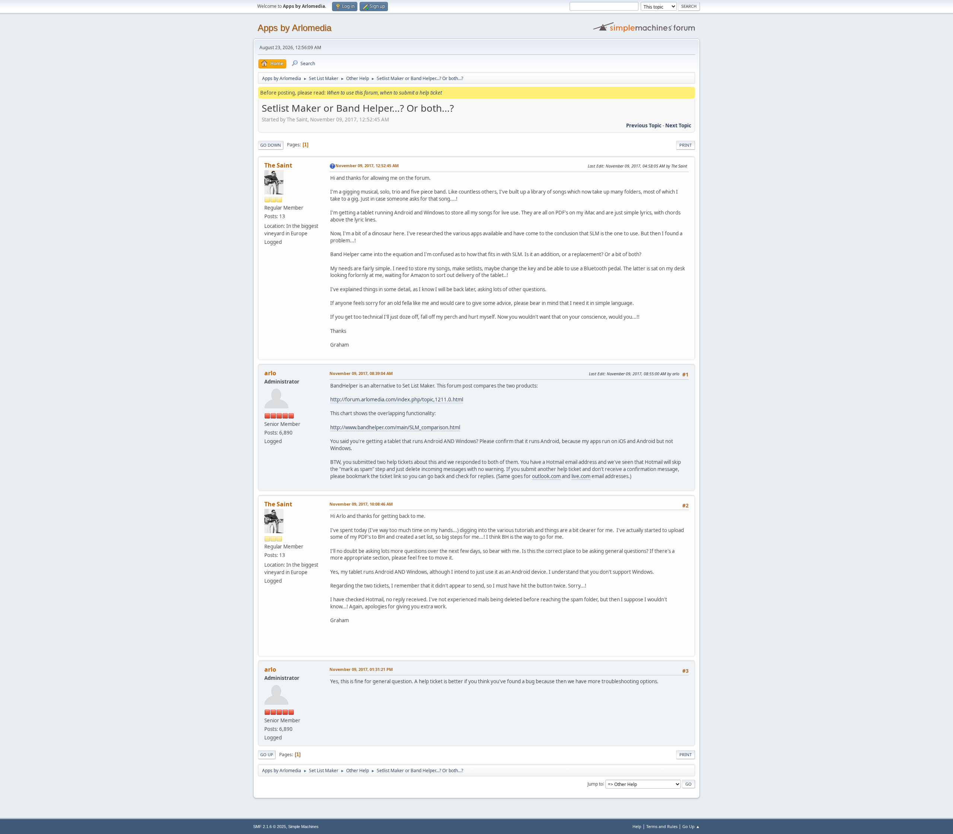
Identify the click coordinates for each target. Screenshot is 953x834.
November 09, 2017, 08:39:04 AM (361, 373)
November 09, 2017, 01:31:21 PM (361, 669)
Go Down (270, 145)
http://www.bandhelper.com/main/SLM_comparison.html (395, 427)
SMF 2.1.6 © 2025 (269, 826)
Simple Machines (303, 826)
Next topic (678, 125)
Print (685, 145)
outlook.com (546, 476)
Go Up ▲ (691, 826)
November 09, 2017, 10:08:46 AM (361, 504)
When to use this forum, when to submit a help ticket (384, 92)
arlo (270, 373)
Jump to (595, 783)
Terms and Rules (662, 826)
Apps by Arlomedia (294, 28)
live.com (580, 476)
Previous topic (644, 125)
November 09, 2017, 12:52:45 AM (367, 165)
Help (636, 826)
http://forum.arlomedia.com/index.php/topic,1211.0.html (396, 399)
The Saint (278, 165)
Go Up (266, 754)
